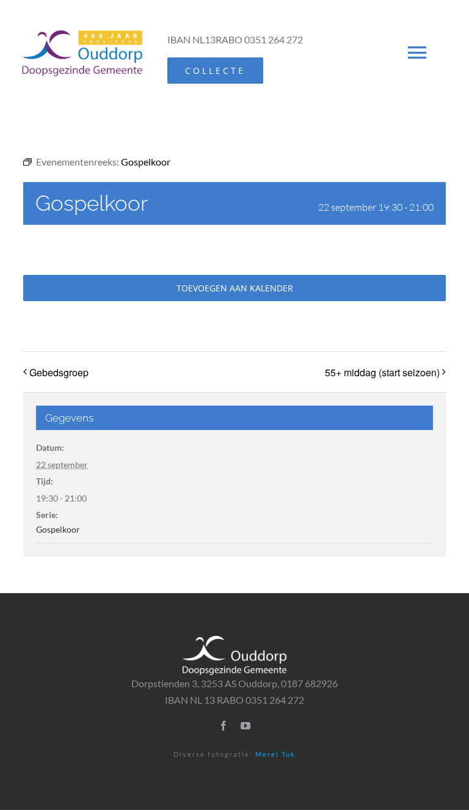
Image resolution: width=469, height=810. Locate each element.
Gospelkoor (58, 529)
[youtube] (245, 726)
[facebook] (223, 726)
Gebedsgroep (59, 372)
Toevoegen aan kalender (234, 288)
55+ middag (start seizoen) (382, 372)
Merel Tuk (275, 754)
